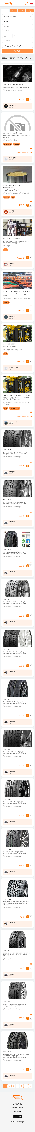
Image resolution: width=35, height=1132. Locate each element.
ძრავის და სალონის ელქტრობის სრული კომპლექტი (16, 136)
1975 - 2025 (7, 899)
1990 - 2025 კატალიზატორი (13, 84)
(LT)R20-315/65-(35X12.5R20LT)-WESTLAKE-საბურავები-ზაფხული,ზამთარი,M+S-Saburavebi (16, 954)
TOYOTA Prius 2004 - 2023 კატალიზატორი (12, 186)
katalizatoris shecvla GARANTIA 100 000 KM (16, 87)
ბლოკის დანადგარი (10, 346)
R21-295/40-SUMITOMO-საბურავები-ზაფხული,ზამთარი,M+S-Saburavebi (14, 652)
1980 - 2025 (7, 449)
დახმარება (17, 1104)
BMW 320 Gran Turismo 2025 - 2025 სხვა (17, 395)
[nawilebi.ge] (7, 3)
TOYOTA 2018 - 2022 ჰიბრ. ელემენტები (17, 291)
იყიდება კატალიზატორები (12, 190)
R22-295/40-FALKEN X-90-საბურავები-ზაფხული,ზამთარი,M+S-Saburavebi (15, 453)
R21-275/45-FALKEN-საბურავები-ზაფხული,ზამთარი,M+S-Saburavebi (14, 802)
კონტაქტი (17, 1111)
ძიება (19, 51)
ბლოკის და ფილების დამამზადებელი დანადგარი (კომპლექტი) (16, 241)
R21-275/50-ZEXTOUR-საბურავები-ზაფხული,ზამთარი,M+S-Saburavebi (14, 752)
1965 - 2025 (7, 649)
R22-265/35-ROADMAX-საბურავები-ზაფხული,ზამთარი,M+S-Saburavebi (14, 502)
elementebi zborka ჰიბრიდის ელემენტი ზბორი (16, 294)
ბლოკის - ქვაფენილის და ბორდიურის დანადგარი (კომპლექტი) (16, 398)
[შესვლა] (31, 96)
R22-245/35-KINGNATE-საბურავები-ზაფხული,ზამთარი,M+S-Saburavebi (14, 552)
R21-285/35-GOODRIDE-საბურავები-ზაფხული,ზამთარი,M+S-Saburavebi (14, 602)
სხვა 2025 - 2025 (9, 344)
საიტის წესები (17, 1107)
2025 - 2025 (7, 499)
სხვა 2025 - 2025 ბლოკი (11, 238)
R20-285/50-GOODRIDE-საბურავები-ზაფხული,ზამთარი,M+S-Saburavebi (14, 1005)
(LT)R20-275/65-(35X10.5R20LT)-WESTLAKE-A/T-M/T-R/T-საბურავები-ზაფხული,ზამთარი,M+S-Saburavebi (16, 1055)
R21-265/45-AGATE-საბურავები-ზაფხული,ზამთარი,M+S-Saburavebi (14, 852)
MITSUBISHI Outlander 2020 (12, 133)
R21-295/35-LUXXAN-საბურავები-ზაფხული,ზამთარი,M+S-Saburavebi (14, 702)
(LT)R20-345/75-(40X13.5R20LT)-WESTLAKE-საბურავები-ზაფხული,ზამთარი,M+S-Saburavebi (16, 903)
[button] (17, 21)
